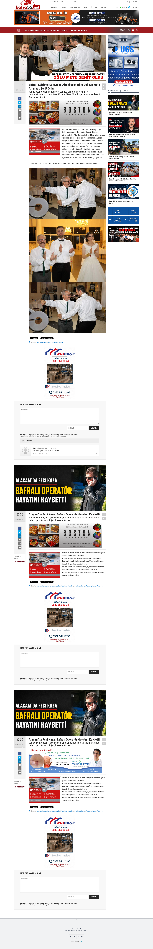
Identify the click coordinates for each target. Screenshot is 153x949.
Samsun (44, 342)
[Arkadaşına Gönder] (19, 110)
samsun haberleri (42, 586)
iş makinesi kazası (79, 586)
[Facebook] (19, 98)
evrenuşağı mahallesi (54, 586)
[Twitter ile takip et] (74, 937)
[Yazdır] (19, 114)
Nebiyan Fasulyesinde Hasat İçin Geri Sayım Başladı (43, 30)
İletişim (75, 2)
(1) (46, 453)
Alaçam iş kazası (91, 586)
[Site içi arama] (137, 30)
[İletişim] (133, 30)
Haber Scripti (74, 941)
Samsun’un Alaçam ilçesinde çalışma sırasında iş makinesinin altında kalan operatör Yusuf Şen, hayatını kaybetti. (64, 519)
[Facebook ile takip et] (71, 937)
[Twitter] (19, 102)
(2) (42, 453)
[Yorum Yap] (19, 118)
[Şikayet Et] (96, 453)
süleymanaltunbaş (57, 342)
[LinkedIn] (19, 106)
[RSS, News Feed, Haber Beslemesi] (78, 937)
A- (104, 89)
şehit (49, 342)
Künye (68, 2)
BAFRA (39, 342)
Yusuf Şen (100, 586)
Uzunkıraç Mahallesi (67, 586)
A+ (104, 85)
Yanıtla (36, 453)
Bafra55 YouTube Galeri (57, 2)
